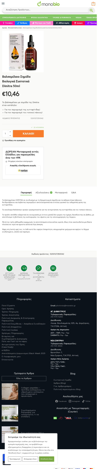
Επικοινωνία (7, 360)
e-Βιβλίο (6, 350)
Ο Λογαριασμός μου (11, 357)
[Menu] (5, 3)
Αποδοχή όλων (47, 459)
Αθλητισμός (64, 23)
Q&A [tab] (73, 193)
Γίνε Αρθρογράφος (62, 386)
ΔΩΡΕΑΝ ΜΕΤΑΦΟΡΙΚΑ (24, 275)
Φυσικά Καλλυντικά (39, 17)
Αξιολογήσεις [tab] (43, 193)
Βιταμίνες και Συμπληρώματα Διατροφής (14, 338)
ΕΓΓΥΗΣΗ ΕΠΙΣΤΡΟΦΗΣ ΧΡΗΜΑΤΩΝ (9, 276)
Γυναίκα (8, 23)
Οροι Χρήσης (8, 309)
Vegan (78, 17)
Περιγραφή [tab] (26, 193)
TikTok (87, 401)
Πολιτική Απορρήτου (11, 327)
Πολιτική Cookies (10, 330)
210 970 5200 (57, 317)
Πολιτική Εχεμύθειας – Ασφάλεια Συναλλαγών (23, 324)
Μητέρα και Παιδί (43, 23)
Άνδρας (23, 23)
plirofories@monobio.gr (66, 306)
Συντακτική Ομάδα (62, 380)
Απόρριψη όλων (30, 459)
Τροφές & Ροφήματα (62, 17)
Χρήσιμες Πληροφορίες (13, 333)
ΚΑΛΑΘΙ (28, 133)
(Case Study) (13, 346)
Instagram (76, 401)
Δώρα (79, 23)
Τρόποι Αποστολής (10, 315)
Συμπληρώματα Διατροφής (14, 17)
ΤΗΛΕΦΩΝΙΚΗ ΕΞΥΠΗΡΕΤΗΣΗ (38, 276)
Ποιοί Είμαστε (8, 306)
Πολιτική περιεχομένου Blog (67, 389)
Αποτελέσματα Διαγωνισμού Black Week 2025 (23, 353)
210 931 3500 (56, 346)
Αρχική (4, 28)
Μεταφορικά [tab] (61, 193)
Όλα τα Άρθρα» (24, 378)
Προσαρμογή (14, 459)
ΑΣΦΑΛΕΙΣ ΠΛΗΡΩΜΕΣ (53, 274)
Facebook (62, 401)
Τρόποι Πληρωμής (10, 312)
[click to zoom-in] (23, 51)
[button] (93, 4)
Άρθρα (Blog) (60, 383)
